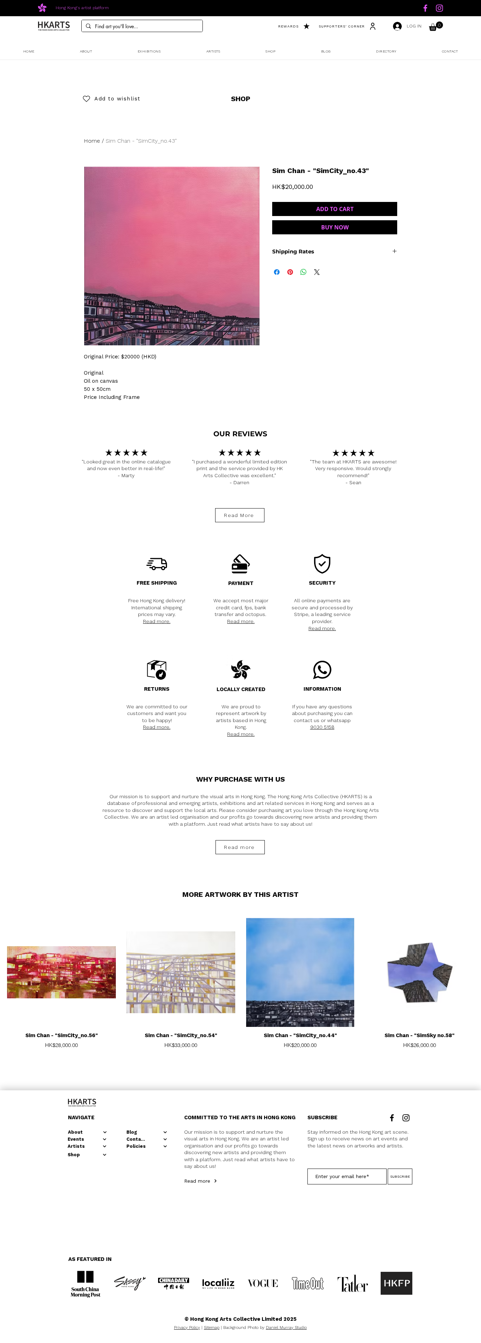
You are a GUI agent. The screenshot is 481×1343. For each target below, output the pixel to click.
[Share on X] (317, 272)
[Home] (425, 8)
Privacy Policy (187, 1327)
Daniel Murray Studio (286, 1327)
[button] (436, 26)
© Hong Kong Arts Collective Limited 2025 (240, 1319)
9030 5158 (322, 727)
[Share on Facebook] (277, 272)
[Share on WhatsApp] (303, 272)
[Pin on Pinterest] (290, 272)
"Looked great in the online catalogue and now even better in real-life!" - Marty (126, 468)
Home (92, 140)
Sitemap (211, 1327)
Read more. (156, 621)
